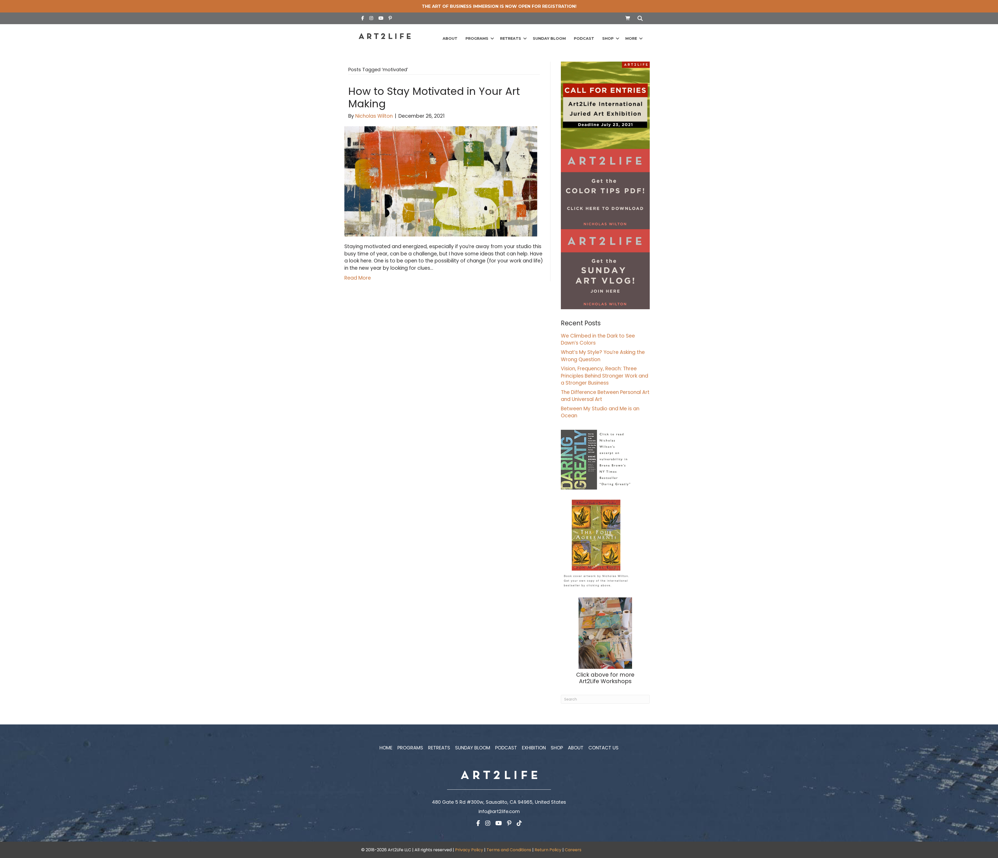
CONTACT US (603, 747)
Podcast (584, 38)
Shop (608, 38)
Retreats (510, 38)
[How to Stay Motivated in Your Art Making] (440, 180)
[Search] (638, 18)
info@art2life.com (499, 811)
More (631, 38)
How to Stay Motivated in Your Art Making (434, 97)
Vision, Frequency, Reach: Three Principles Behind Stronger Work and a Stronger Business (604, 375)
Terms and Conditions (509, 850)
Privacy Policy (469, 850)
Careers (573, 850)
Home (385, 747)
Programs (476, 38)
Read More (357, 277)
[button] (492, 38)
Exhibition (534, 747)
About (450, 38)
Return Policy (548, 850)
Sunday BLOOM (549, 38)
